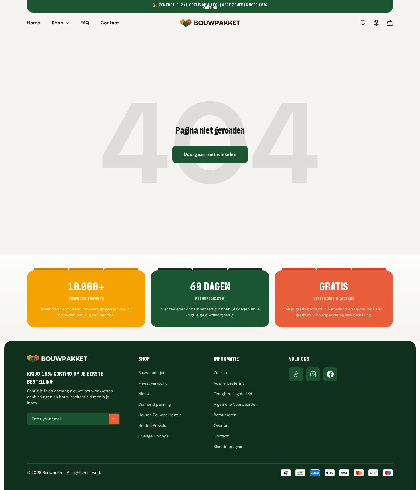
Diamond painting (154, 404)
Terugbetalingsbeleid (233, 393)
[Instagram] (313, 374)
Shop (57, 23)
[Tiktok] (296, 374)
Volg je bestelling (229, 383)
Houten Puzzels (152, 425)
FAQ (84, 23)
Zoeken (220, 372)
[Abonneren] (114, 419)
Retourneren (225, 414)
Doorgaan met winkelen (210, 154)
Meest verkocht (152, 383)
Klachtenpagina (228, 446)
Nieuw (144, 393)
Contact (110, 23)
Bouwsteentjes (151, 372)
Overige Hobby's (153, 436)
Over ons (222, 425)
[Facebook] (330, 374)
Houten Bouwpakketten (159, 414)
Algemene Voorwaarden (236, 404)
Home (33, 23)
